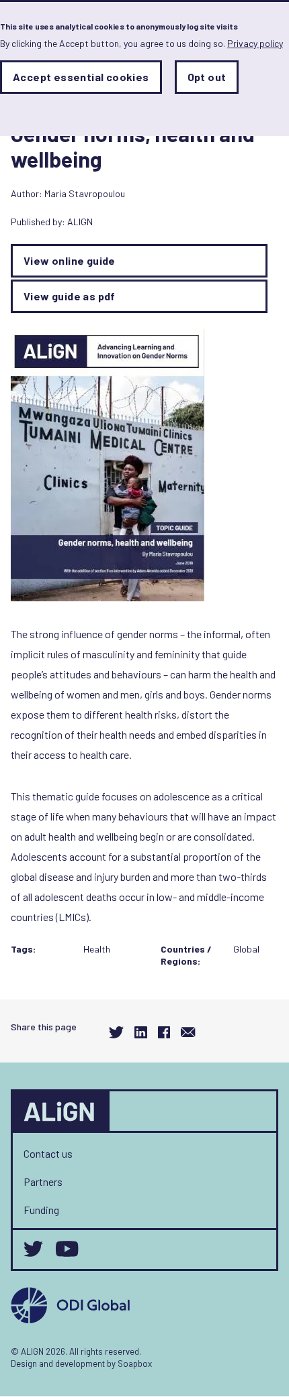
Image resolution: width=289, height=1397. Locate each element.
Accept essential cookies (81, 76)
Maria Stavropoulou (84, 193)
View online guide (70, 260)
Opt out (207, 76)
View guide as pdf (70, 296)
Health (96, 949)
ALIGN (80, 221)
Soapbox (135, 1363)
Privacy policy (255, 43)
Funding (41, 1209)
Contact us (48, 1153)
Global (246, 949)
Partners (43, 1181)
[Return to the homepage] (61, 1111)
